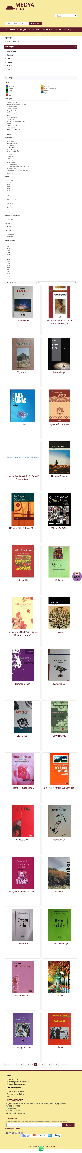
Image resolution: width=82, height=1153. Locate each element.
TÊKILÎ (47, 34)
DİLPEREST (23, 735)
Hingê (23, 424)
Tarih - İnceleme (11, 128)
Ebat (7, 177)
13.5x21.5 (9, 182)
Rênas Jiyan (10, 156)
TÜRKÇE (9, 59)
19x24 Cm (10, 180)
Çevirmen (9, 138)
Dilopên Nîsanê (22, 995)
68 (46, 1065)
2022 (8, 265)
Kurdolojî (9, 154)
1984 (8, 253)
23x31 (8, 191)
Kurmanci (11, 93)
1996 (8, 244)
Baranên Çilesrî (22, 683)
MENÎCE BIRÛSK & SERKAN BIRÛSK (17, 171)
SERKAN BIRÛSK (12, 164)
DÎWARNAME (59, 735)
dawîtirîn (64, 1065)
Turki (9, 95)
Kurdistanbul (59, 683)
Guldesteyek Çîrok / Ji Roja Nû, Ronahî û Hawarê (23, 633)
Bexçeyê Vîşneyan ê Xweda (22, 891)
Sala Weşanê (10, 241)
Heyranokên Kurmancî (59, 424)
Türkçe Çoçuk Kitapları (13, 125)
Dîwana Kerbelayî (59, 943)
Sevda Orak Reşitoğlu (13, 150)
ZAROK (66, 30)
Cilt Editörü (10, 231)
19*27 (8, 210)
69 (49, 1065)
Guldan (59, 631)
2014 (8, 248)
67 (42, 1065)
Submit (68, 1125)
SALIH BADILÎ (11, 162)
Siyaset (9, 123)
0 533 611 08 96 (14, 1111)
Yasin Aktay (10, 236)
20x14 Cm (10, 208)
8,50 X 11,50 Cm (11, 199)
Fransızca (11, 86)
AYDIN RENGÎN (11, 169)
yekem (7, 1065)
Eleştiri (9, 134)
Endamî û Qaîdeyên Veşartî (16, 1084)
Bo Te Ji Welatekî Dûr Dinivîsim (59, 787)
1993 (8, 276)
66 (39, 1065)
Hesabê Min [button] (36, 23)
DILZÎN (59, 995)
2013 (8, 257)
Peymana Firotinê (12, 1079)
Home (9, 41)
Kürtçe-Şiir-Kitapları (12, 117)
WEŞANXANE (25, 30)
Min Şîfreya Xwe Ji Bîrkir (15, 1094)
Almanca (46, 86)
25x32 (8, 189)
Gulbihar (59, 891)
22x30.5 (9, 184)
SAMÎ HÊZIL (10, 158)
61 (21, 1065)
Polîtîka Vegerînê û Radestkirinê (17, 1081)
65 (35, 1065)
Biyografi (9, 115)
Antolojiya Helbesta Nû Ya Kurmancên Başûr (59, 322)
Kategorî (9, 99)
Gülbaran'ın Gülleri (59, 527)
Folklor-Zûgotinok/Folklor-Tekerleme (16, 104)
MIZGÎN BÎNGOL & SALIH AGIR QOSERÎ (18, 166)
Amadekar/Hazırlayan (13, 215)
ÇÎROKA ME (18, 34)
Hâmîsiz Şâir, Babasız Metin (22, 527)
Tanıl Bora (9, 227)
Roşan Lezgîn (11, 147)
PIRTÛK (36, 30)
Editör (8, 223)
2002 (8, 269)
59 (14, 1065)
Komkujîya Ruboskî (22, 1047)
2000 (8, 259)
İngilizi (46, 93)
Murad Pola (10, 173)
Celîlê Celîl (10, 219)
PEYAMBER (23, 320)
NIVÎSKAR (14, 30)
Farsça (10, 90)
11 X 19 (9, 205)
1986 (8, 250)
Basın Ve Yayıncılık (12, 106)
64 (32, 1065)
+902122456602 (14, 1106)
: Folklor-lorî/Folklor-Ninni (13, 109)
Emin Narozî (10, 145)
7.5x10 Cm (10, 203)
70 (53, 1065)
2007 (8, 267)
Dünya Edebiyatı (11, 111)
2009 (8, 255)
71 (56, 1065)
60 (18, 1065)
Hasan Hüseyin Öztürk (13, 143)
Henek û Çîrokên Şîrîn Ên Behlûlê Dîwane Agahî (22, 477)
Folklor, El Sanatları (12, 102)
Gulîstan (59, 579)
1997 (8, 272)
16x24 (8, 212)
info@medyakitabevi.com (17, 1113)
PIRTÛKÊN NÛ (47, 30)
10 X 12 (9, 197)
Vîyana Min (22, 372)
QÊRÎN (59, 1047)
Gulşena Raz (22, 579)
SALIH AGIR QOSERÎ (13, 152)
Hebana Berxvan (59, 476)
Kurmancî (9, 55)
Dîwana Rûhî (22, 943)
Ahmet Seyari (10, 141)
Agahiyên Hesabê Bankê (15, 1091)
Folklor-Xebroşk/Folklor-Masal (15, 113)
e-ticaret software (49, 1146)
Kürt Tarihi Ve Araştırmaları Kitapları (16, 121)
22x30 (8, 186)
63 (28, 1065)
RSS (8, 1096)
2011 (8, 274)
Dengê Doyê (59, 372)
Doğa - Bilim (10, 132)
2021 (8, 263)
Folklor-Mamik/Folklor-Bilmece (15, 130)
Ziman (8, 82)
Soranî (46, 90)
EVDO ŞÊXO (10, 160)
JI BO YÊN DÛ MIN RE (34, 34)
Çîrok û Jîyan (22, 839)
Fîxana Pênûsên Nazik (23, 787)
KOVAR (9, 34)
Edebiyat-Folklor (11, 119)
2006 (8, 246)
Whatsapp (12, 1108)
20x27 (8, 193)
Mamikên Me (59, 839)
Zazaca (10, 88)
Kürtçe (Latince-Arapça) (50, 88)
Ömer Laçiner (10, 234)
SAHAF (58, 30)
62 (25, 1065)
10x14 (8, 195)
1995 (8, 261)
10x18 (8, 201)
